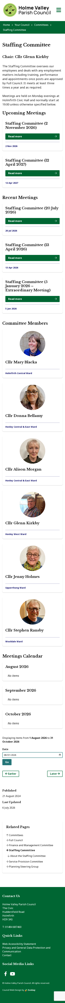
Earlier (11, 773)
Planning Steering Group (23, 866)
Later (54, 773)
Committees (15, 835)
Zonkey (31, 990)
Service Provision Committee (25, 861)
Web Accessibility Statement (19, 944)
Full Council (15, 840)
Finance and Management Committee (30, 845)
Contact (6, 955)
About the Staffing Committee (28, 856)
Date (5, 749)
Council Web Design (11, 990)
